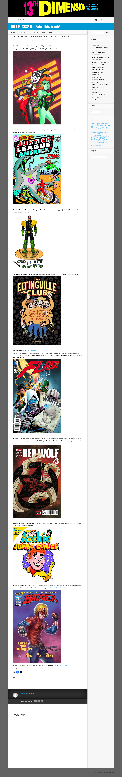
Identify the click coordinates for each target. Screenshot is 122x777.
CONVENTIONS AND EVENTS (100, 62)
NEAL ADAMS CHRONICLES (100, 85)
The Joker (93, 144)
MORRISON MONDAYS (98, 80)
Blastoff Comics (31, 46)
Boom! (94, 127)
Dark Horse (107, 128)
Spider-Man (101, 141)
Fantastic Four (94, 132)
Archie (105, 123)
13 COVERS (95, 45)
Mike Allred (96, 137)
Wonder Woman (94, 145)
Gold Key (106, 132)
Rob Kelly (96, 141)
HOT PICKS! (24, 32)
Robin (92, 141)
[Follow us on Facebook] (101, 20)
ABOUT (13, 20)
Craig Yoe (102, 128)
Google (35, 701)
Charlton (98, 128)
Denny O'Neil (97, 131)
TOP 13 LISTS (96, 100)
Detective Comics (104, 131)
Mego (103, 136)
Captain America (104, 127)
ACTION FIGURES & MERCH (100, 47)
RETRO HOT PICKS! (97, 97)
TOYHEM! (97, 144)
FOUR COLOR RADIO (98, 70)
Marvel (98, 135)
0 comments (64, 36)
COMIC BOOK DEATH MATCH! (100, 57)
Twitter (42, 701)
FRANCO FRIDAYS (97, 72)
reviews (106, 139)
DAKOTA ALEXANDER (98, 65)
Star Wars (97, 142)
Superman (102, 142)
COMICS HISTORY (97, 60)
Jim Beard (108, 134)
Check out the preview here (40, 443)
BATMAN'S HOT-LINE (98, 50)
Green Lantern (94, 134)
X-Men (100, 145)
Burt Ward (98, 127)
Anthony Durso (100, 123)
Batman (100, 125)
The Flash (108, 142)
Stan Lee (108, 141)
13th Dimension (31, 350)
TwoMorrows (103, 144)
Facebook (38, 701)
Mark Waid (93, 136)
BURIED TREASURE (97, 55)
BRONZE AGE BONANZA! (99, 52)
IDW (98, 134)
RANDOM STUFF (97, 92)
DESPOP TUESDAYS (98, 67)
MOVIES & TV (96, 82)
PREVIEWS (95, 90)
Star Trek (93, 142)
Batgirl (95, 125)
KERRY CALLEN (96, 77)
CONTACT (21, 20)
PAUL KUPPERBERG (98, 87)
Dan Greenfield (32, 36)
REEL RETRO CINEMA (98, 95)
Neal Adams (103, 137)
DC (92, 130)
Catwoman (93, 128)
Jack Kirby (103, 134)
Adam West (94, 123)
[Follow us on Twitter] (96, 20)
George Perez (100, 132)
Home (13, 32)
